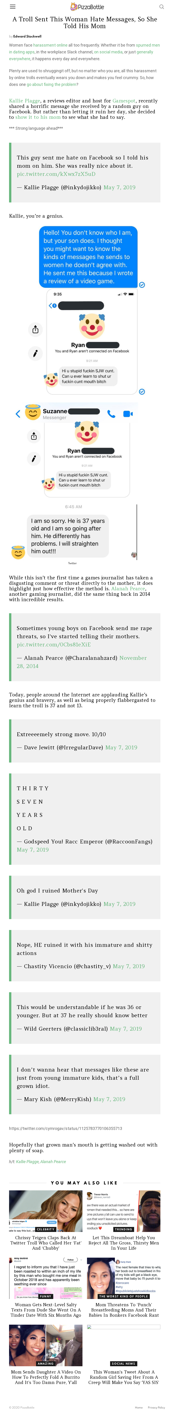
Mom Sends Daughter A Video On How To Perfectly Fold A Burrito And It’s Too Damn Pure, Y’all (46, 1377)
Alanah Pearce (128, 589)
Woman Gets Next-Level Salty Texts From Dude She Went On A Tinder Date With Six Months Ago (45, 1310)
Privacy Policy (156, 1407)
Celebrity (46, 1229)
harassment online (50, 45)
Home (139, 1407)
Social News (123, 1364)
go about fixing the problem (51, 84)
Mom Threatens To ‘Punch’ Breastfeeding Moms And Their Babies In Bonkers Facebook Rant (124, 1310)
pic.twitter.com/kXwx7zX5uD (56, 173)
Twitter (72, 563)
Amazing (46, 1364)
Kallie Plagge (24, 101)
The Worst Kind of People (123, 1296)
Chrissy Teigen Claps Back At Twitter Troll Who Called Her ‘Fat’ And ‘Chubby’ (46, 1243)
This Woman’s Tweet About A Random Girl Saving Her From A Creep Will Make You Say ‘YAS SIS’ (123, 1377)
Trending (124, 1229)
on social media (108, 52)
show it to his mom (38, 117)
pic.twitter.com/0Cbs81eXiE (54, 644)
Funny (45, 1296)
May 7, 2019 (120, 187)
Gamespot (124, 101)
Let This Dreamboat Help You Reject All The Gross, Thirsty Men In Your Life (123, 1243)
